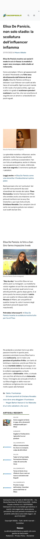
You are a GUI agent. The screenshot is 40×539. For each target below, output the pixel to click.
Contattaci (20, 523)
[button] (28, 15)
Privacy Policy (20, 536)
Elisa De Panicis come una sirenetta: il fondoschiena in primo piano (18, 178)
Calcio (8, 393)
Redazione (9, 536)
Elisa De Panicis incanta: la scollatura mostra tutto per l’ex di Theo (19, 315)
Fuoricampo (16, 393)
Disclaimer (30, 536)
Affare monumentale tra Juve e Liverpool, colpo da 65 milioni (21, 447)
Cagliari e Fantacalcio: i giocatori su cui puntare (21, 436)
